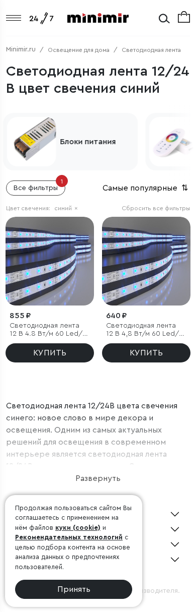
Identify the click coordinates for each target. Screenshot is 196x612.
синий (66, 208)
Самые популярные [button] (146, 188)
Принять (73, 589)
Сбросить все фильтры (156, 208)
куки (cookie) (78, 527)
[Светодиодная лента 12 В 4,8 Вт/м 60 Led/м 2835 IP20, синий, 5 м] (146, 261)
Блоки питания (87, 142)
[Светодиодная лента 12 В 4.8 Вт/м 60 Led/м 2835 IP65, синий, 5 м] (50, 261)
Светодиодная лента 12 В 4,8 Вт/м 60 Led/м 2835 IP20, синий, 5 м (144, 330)
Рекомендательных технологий (69, 537)
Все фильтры (38, 186)
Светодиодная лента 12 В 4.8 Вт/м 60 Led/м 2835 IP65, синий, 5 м (48, 330)
